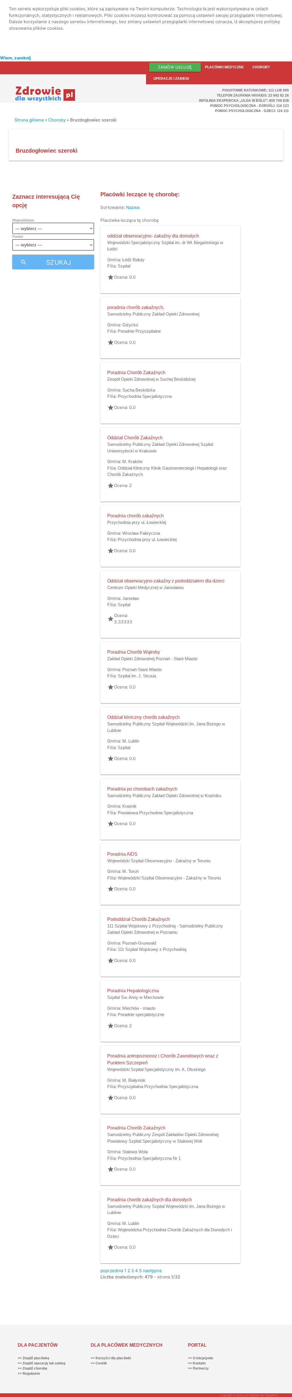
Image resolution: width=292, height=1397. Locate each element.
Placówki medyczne (224, 67)
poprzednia (111, 1270)
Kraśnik (129, 806)
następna (152, 1270)
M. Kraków (132, 461)
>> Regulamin (29, 1374)
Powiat (17, 236)
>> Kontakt (197, 1363)
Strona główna (29, 120)
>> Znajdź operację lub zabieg (41, 1363)
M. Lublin (130, 741)
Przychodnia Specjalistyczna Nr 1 (149, 1158)
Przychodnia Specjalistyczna (145, 396)
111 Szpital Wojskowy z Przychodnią (152, 949)
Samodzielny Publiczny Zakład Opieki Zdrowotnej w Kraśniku (164, 795)
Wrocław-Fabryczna (141, 533)
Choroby (261, 67)
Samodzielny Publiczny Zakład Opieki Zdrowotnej (153, 314)
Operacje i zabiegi (171, 79)
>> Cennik (99, 1363)
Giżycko (130, 324)
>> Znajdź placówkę (33, 1358)
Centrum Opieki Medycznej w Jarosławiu (145, 587)
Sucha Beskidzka (138, 390)
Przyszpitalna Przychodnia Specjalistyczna (158, 1086)
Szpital (124, 266)
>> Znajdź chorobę (32, 1368)
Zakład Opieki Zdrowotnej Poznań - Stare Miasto (152, 658)
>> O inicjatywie (200, 1358)
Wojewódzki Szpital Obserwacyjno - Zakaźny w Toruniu (158, 860)
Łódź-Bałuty (133, 259)
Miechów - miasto (138, 1008)
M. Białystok (133, 1080)
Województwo (23, 220)
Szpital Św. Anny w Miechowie (135, 997)
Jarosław (130, 598)
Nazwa (132, 207)
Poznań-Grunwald (139, 943)
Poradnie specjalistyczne (141, 1014)
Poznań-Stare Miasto (142, 669)
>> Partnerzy (198, 1368)
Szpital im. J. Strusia (137, 675)
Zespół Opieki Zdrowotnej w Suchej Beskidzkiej (151, 379)
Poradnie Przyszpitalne (139, 331)
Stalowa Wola (135, 1151)
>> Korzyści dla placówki (111, 1358)
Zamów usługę (175, 67)
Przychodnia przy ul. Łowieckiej (136, 522)
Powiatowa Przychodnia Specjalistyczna (155, 812)
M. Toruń (130, 871)
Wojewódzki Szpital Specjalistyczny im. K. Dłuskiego (156, 1069)
